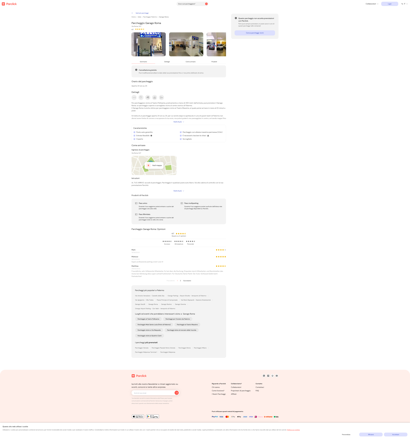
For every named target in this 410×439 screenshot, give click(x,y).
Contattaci (260, 387)
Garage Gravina (180, 304)
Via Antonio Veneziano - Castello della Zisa (150, 296)
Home (134, 17)
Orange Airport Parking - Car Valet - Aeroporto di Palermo (155, 308)
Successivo (187, 281)
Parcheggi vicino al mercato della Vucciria (181, 330)
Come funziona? (218, 391)
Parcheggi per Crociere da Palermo (178, 319)
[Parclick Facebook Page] (272, 375)
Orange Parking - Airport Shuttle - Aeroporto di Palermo (187, 296)
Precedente (171, 281)
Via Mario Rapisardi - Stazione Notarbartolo (196, 300)
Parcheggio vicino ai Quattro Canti (149, 336)
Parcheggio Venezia (142, 348)
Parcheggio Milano (200, 348)
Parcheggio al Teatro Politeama (148, 319)
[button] (151, 136)
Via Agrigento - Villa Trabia (144, 300)
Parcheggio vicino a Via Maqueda (149, 330)
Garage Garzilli (140, 304)
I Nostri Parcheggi (219, 394)
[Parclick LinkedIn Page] (268, 375)
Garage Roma (164, 17)
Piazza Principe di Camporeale (167, 300)
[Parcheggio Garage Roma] (149, 44)
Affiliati (233, 394)
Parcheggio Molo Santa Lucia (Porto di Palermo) (154, 325)
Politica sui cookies (293, 430)
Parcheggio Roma (185, 348)
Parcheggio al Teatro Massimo (187, 325)
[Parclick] (9, 4)
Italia (139, 17)
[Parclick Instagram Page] (264, 375)
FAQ (257, 391)
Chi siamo (216, 387)
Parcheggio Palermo (150, 17)
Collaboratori (236, 387)
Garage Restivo (166, 304)
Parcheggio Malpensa (167, 352)
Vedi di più (177, 122)
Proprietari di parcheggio (240, 391)
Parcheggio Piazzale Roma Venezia (164, 348)
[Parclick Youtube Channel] (276, 375)
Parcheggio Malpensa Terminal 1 (146, 352)
